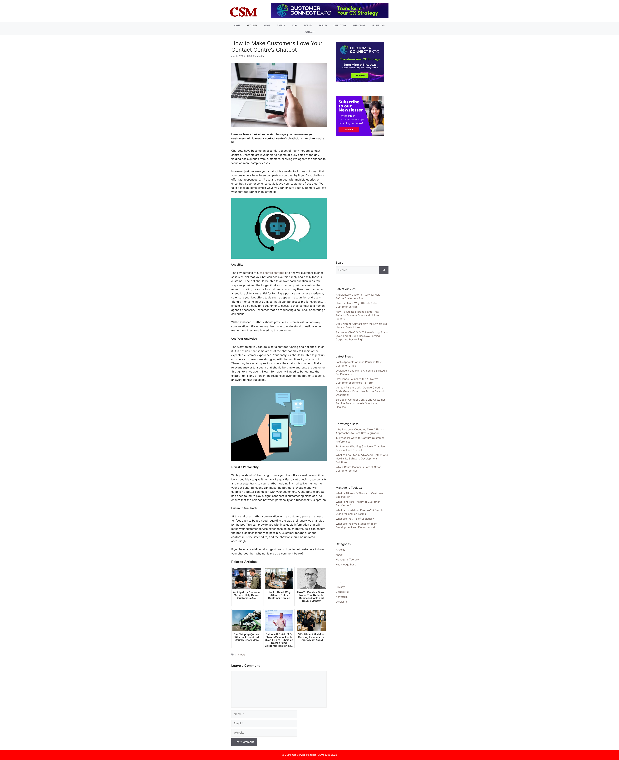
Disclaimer (342, 601)
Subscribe (359, 25)
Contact (309, 31)
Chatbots (240, 654)
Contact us (342, 591)
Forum (323, 25)
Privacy (340, 587)
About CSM (378, 25)
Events (308, 25)
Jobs (294, 25)
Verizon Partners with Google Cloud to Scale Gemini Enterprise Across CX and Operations (360, 391)
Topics (281, 25)
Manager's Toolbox (347, 559)
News (267, 25)
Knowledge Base (346, 564)
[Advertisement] (360, 198)
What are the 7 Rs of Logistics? (355, 518)
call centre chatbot (272, 272)
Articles (251, 25)
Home (236, 25)
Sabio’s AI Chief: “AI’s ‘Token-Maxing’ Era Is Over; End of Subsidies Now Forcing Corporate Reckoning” (362, 336)
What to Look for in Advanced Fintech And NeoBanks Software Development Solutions (362, 458)
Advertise (342, 596)
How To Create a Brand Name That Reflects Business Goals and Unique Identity (357, 315)
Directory (340, 25)
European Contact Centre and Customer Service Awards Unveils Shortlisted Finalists (360, 403)
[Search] (383, 270)
